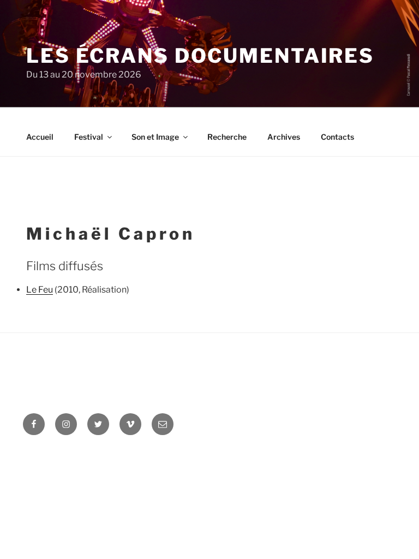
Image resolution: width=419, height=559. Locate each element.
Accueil (39, 136)
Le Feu (39, 289)
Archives (283, 136)
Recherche (227, 136)
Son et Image (155, 136)
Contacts (337, 136)
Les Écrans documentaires (200, 56)
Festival (88, 136)
